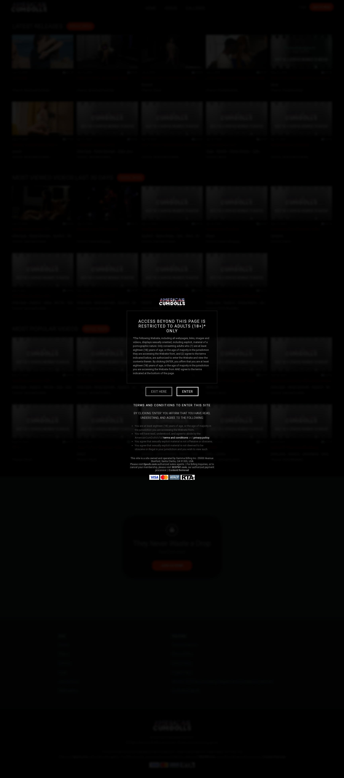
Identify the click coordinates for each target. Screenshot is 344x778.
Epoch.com (150, 464)
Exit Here (159, 391)
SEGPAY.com (179, 467)
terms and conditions (175, 437)
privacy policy (201, 437)
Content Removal (179, 470)
